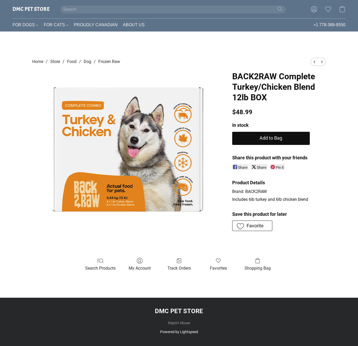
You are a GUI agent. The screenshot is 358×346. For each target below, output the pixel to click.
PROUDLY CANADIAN (96, 25)
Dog (87, 61)
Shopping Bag (258, 268)
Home (37, 61)
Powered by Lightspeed (179, 332)
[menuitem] (314, 62)
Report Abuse (179, 323)
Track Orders (179, 268)
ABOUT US (134, 25)
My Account (140, 268)
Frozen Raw (109, 61)
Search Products (100, 268)
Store (55, 61)
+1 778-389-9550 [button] (329, 25)
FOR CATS (55, 25)
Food (72, 61)
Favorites (218, 268)
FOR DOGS (24, 25)
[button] (31, 9)
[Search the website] (280, 9)
